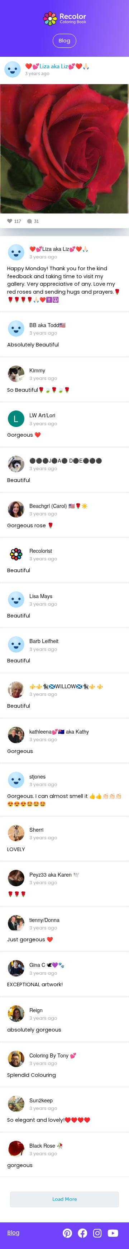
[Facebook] (82, 1233)
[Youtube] (113, 1233)
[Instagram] (97, 1233)
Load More (64, 1199)
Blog (64, 40)
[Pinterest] (67, 1233)
